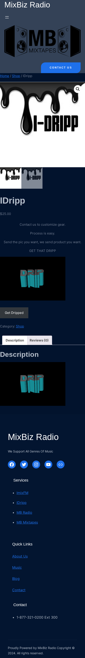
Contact (19, 590)
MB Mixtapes (27, 522)
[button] (78, 89)
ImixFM (22, 493)
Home (4, 76)
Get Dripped (14, 313)
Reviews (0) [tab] (39, 340)
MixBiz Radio (27, 4)
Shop (16, 76)
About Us (20, 556)
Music (17, 567)
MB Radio (24, 512)
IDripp (22, 502)
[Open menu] (7, 17)
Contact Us (61, 67)
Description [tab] (15, 340)
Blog (16, 578)
